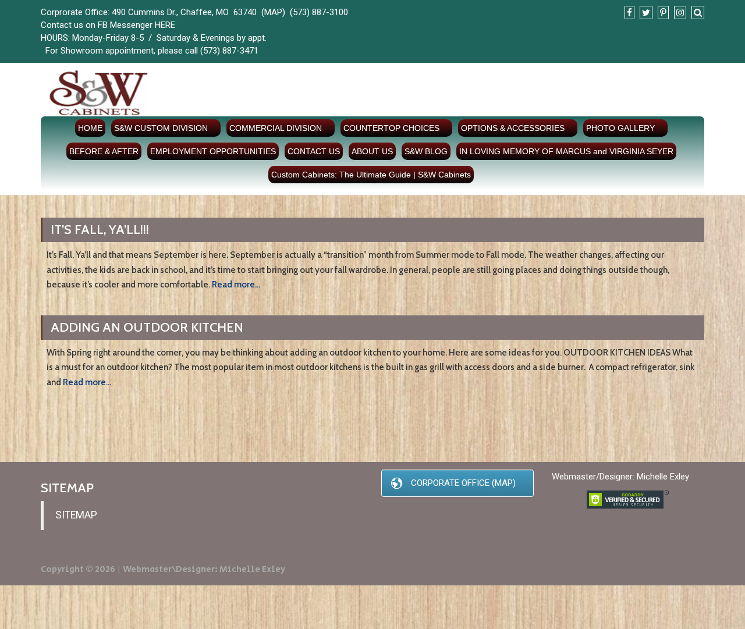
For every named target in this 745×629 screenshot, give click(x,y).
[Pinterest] (662, 13)
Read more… (236, 284)
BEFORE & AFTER (104, 151)
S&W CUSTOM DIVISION (161, 128)
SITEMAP (76, 515)
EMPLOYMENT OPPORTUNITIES (213, 151)
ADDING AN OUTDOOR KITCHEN (147, 327)
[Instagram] (678, 13)
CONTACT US (314, 151)
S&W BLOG (426, 151)
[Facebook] (628, 13)
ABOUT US (372, 151)
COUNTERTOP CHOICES (391, 128)
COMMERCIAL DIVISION (275, 128)
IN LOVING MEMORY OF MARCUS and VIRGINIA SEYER (566, 151)
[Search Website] (696, 13)
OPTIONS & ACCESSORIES (513, 128)
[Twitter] (644, 13)
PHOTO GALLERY (620, 128)
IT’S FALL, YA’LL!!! (100, 229)
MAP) (274, 12)
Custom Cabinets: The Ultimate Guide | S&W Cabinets (371, 174)
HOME (90, 128)
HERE (165, 25)
